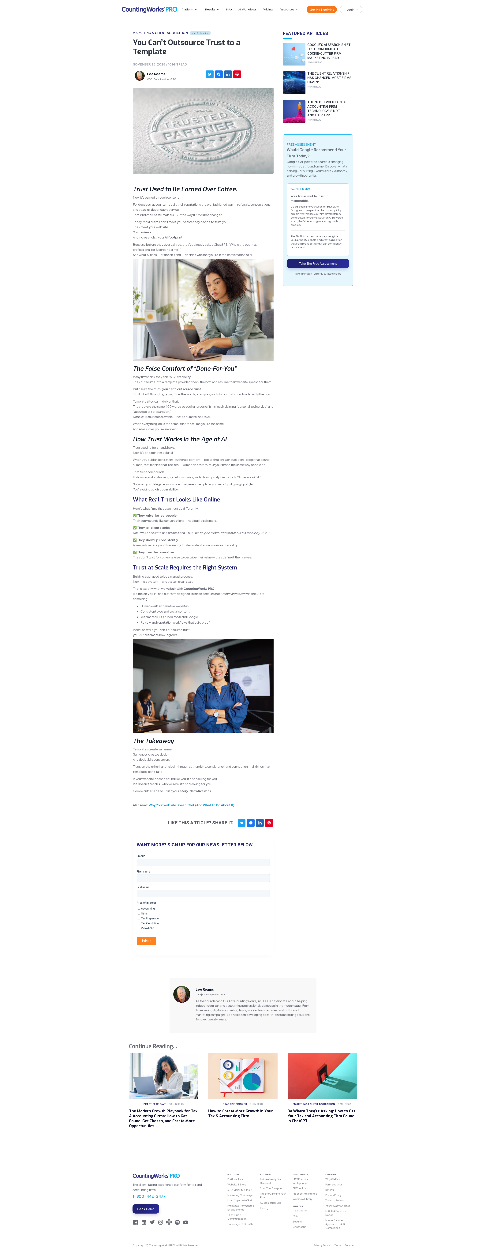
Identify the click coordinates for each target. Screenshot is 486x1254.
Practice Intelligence (305, 1193)
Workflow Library (302, 1198)
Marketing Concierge (239, 1195)
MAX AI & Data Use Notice (335, 1213)
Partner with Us (333, 1184)
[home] (150, 9)
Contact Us (299, 1226)
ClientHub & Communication (237, 1216)
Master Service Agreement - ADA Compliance (335, 1224)
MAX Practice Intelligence (300, 1181)
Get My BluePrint (322, 9)
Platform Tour (235, 1179)
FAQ (295, 1216)
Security (297, 1221)
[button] (189, 9)
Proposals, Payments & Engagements (240, 1207)
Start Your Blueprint (271, 1188)
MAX (229, 9)
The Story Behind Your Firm (273, 1195)
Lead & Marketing (200, 33)
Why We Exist (333, 1179)
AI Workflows (247, 9)
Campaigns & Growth (240, 1224)
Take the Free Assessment (318, 263)
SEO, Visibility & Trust (239, 1189)
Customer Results (270, 1202)
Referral (330, 1189)
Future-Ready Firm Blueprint (271, 1181)
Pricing (268, 9)
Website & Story (236, 1184)
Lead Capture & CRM (239, 1200)
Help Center (300, 1210)
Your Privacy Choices (337, 1205)
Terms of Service (334, 1200)
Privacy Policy (333, 1195)
